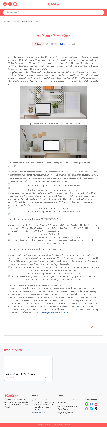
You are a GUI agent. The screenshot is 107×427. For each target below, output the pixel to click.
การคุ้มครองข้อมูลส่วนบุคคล (65, 418)
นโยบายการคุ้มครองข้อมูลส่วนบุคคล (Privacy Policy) (67, 413)
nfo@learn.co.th (39, 418)
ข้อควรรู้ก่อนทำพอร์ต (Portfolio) (54, 312)
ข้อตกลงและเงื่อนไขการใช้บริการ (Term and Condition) (68, 407)
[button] (100, 4)
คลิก (90, 303)
